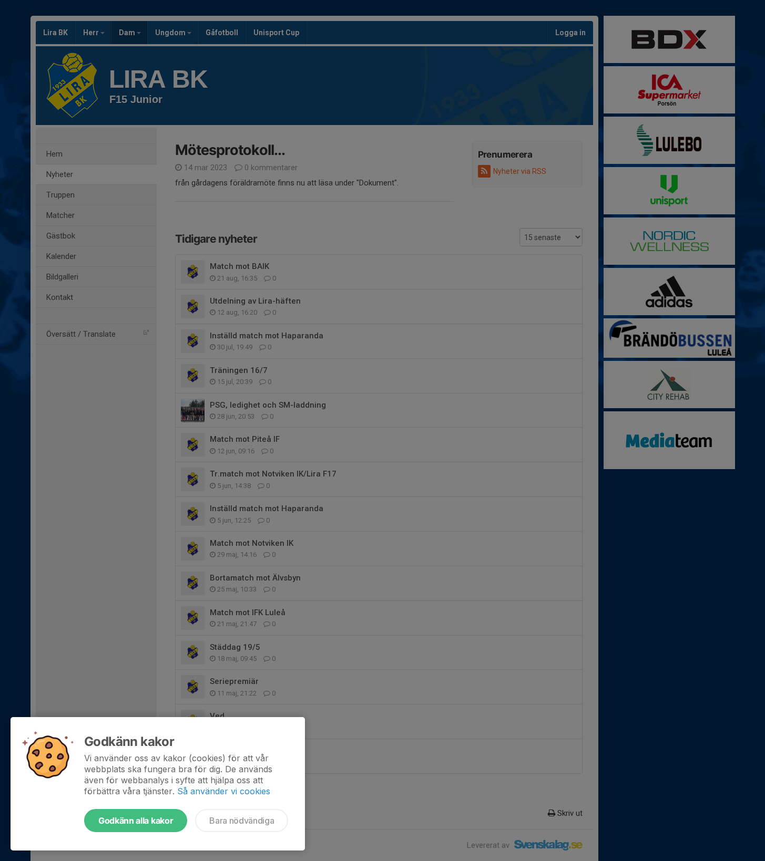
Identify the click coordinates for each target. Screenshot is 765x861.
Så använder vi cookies (223, 791)
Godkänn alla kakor (135, 820)
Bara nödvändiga (241, 820)
